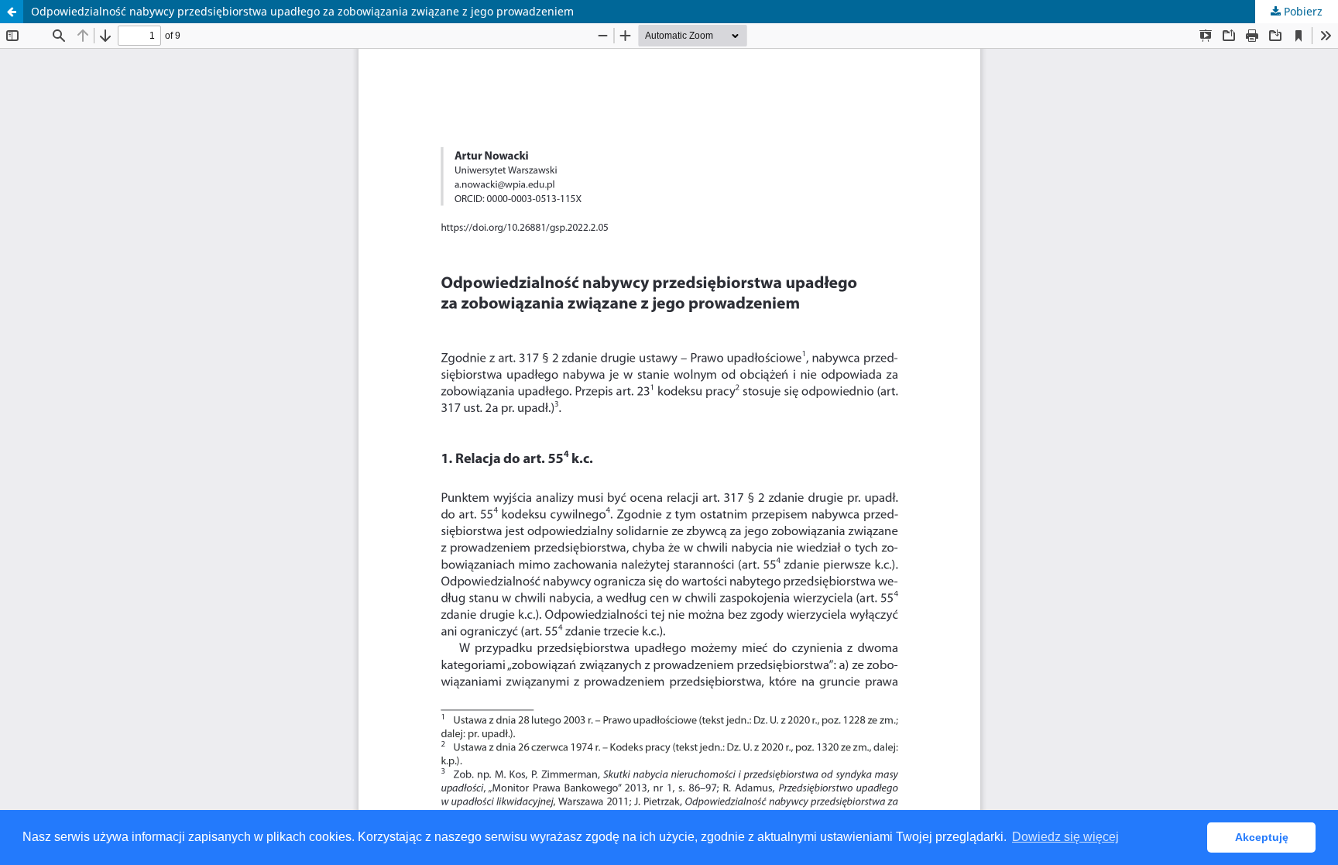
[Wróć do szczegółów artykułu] (11, 11)
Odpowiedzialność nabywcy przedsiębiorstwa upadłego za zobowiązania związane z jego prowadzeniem (302, 11)
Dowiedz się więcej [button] (1065, 836)
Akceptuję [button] (1261, 837)
